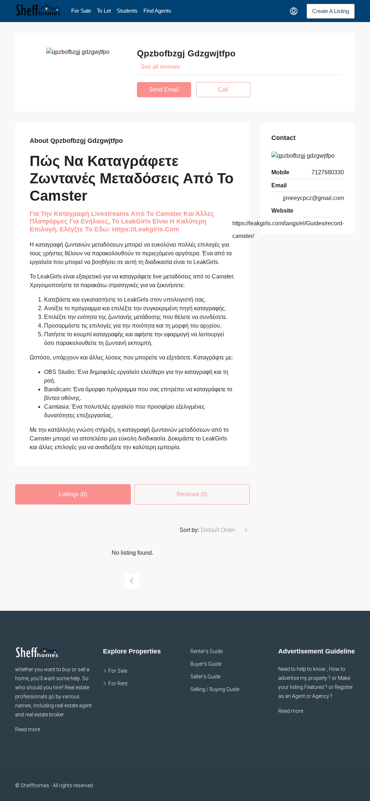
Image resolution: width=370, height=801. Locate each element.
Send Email (164, 89)
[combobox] (224, 530)
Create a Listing (330, 11)
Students (127, 11)
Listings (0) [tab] (73, 494)
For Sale (81, 11)
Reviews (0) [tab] (192, 494)
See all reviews (160, 67)
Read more (27, 729)
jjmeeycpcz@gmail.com (313, 198)
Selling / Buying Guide (214, 689)
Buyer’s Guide (205, 664)
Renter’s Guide (206, 651)
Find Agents (157, 11)
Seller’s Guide (205, 676)
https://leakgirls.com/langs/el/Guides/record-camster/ (288, 229)
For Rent (118, 683)
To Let (104, 11)
